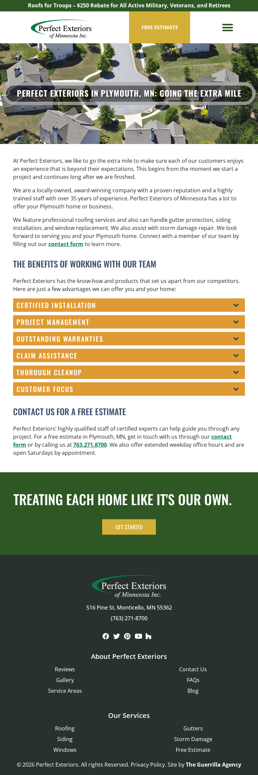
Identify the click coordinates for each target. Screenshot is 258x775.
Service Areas (65, 690)
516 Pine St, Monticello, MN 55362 (129, 607)
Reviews (65, 669)
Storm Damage (193, 739)
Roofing (65, 728)
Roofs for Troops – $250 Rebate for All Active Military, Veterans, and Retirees (129, 5)
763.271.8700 (90, 444)
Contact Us (193, 669)
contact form (65, 244)
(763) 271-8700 (129, 618)
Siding (65, 739)
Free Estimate (193, 750)
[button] (227, 27)
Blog (193, 690)
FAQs (193, 680)
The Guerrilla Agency (213, 764)
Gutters (193, 728)
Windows (65, 750)
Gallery (65, 680)
